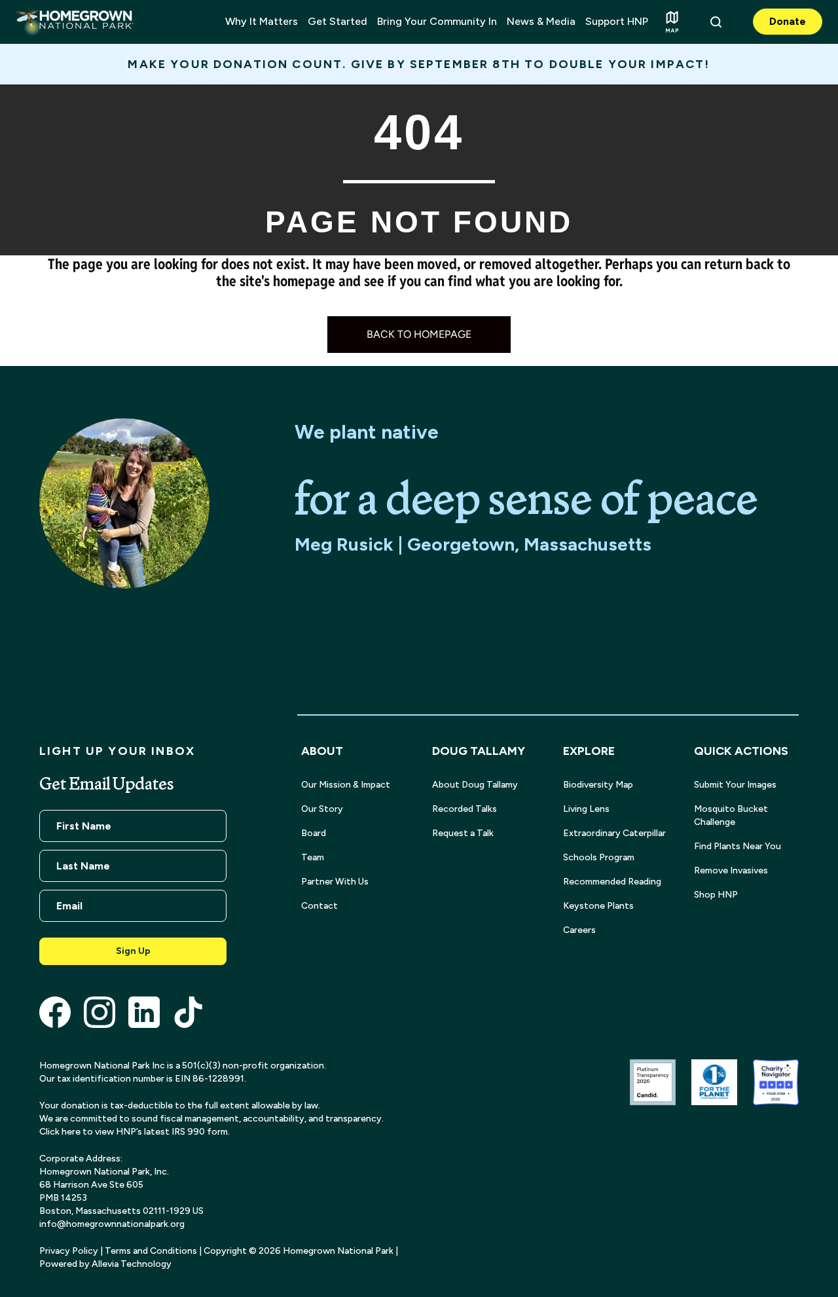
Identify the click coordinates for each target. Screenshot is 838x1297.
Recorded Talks (464, 808)
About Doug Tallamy (475, 784)
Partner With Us (335, 881)
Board (313, 833)
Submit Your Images (735, 784)
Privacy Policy (68, 1250)
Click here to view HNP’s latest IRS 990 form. (134, 1131)
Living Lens (586, 808)
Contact (319, 905)
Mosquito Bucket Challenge (731, 815)
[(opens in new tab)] (55, 1011)
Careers (579, 930)
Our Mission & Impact (345, 784)
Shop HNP (716, 894)
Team (312, 857)
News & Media (541, 21)
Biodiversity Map (598, 784)
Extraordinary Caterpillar (614, 833)
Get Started (337, 21)
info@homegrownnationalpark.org (112, 1224)
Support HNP (616, 21)
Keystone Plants (598, 905)
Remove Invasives (731, 870)
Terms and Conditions (151, 1250)
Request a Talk (463, 833)
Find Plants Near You (737, 846)
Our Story (322, 808)
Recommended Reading (612, 881)
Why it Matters (261, 21)
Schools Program (598, 857)
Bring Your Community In (437, 21)
